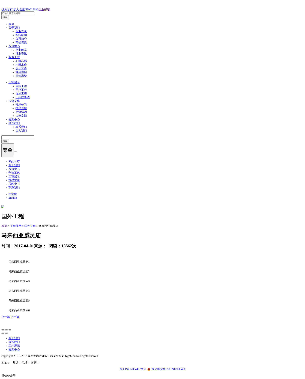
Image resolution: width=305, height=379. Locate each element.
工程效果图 (23, 97)
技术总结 (21, 108)
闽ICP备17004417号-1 (132, 369)
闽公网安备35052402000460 (169, 369)
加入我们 (21, 130)
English (12, 197)
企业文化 (21, 31)
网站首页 (14, 161)
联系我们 (14, 123)
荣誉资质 (21, 42)
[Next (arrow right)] (6, 333)
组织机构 (21, 35)
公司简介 (21, 38)
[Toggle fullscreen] (6, 329)
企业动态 (21, 49)
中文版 (12, 194)
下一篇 (15, 316)
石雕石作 (21, 60)
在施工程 (21, 93)
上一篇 (5, 316)
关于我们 (14, 27)
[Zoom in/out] (9, 329)
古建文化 (14, 100)
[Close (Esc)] (2, 329)
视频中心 (14, 119)
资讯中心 (14, 46)
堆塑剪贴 (21, 72)
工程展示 (14, 82)
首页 (11, 23)
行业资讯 (21, 53)
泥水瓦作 (21, 68)
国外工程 (21, 89)
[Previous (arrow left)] (2, 333)
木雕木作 (21, 64)
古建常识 (21, 115)
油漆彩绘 (21, 75)
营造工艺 (14, 57)
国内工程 (21, 86)
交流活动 (21, 112)
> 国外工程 (29, 225)
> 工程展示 (14, 225)
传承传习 (21, 104)
